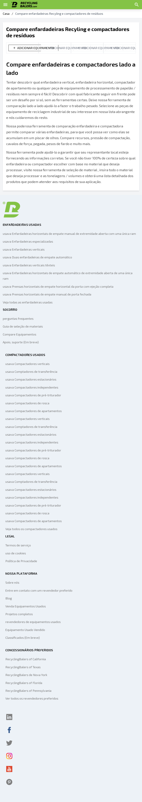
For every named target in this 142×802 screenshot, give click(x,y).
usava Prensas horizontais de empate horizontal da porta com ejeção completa (58, 286)
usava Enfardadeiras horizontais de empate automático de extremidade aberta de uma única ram (67, 275)
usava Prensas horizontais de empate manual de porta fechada (47, 294)
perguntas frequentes (18, 318)
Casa (6, 13)
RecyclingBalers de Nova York (26, 675)
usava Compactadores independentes (31, 387)
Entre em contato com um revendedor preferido (38, 590)
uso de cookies (15, 553)
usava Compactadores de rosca (27, 403)
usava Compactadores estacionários (30, 379)
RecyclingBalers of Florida (23, 683)
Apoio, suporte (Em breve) (21, 342)
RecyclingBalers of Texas (23, 667)
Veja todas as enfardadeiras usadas (27, 302)
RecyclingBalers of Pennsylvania (28, 690)
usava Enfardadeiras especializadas (28, 241)
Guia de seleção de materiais (23, 326)
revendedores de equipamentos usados (33, 622)
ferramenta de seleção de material (70, 170)
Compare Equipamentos (19, 334)
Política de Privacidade (21, 561)
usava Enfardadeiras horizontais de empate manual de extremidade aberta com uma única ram (69, 234)
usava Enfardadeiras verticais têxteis (29, 265)
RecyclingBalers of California (25, 659)
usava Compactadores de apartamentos (33, 411)
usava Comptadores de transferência (31, 371)
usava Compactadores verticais (27, 364)
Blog (8, 598)
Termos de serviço (18, 545)
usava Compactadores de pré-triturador (33, 395)
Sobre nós (12, 582)
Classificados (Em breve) (22, 637)
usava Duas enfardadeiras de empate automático (37, 257)
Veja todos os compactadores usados (31, 529)
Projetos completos (19, 614)
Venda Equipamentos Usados (25, 606)
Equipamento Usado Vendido (25, 630)
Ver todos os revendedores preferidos (31, 698)
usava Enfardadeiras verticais (24, 249)
